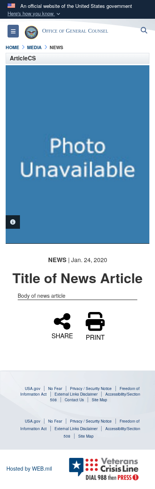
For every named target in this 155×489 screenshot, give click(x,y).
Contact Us (74, 399)
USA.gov (32, 388)
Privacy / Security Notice (91, 388)
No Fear (55, 388)
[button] (35, 14)
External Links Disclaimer (76, 394)
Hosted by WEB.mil (29, 468)
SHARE (62, 334)
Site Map (99, 399)
